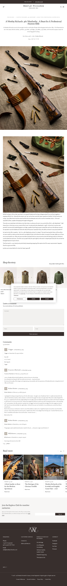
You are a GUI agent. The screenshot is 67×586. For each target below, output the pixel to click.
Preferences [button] (16, 295)
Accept (47, 298)
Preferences (20, 298)
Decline (33, 298)
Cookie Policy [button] (22, 293)
